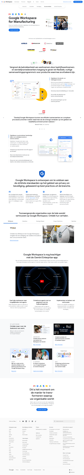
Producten (23, 1)
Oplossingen (16, 1)
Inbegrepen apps (13, 427)
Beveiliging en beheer (27, 427)
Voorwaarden (22, 469)
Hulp (44, 469)
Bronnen (42, 1)
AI (33, 1)
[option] (24, 6)
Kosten (37, 1)
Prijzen (37, 427)
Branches (29, 1)
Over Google (29, 469)
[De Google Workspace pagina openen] (6, 2)
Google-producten (37, 469)
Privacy (17, 469)
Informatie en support (68, 427)
